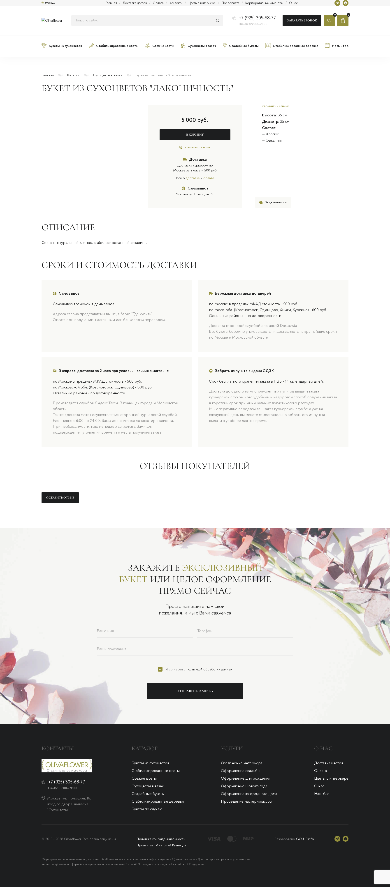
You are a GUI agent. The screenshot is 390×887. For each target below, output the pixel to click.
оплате (208, 178)
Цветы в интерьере (202, 3)
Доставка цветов (135, 3)
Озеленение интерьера (241, 763)
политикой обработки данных (209, 669)
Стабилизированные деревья (158, 801)
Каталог (73, 75)
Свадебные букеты (148, 793)
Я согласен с (198, 669)
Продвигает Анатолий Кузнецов (161, 845)
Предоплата (230, 3)
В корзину (195, 134)
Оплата (158, 3)
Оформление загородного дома (249, 793)
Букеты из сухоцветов (150, 763)
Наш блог (322, 793)
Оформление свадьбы (240, 770)
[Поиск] (217, 20)
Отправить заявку (195, 691)
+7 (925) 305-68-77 (257, 18)
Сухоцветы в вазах (107, 75)
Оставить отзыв (60, 497)
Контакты (176, 3)
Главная (111, 3)
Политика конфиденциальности (160, 839)
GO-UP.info (305, 839)
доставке (193, 178)
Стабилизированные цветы (156, 770)
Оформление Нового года (244, 786)
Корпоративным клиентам (264, 3)
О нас (293, 3)
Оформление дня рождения (245, 778)
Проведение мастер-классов (246, 801)
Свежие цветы (144, 778)
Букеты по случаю (147, 809)
